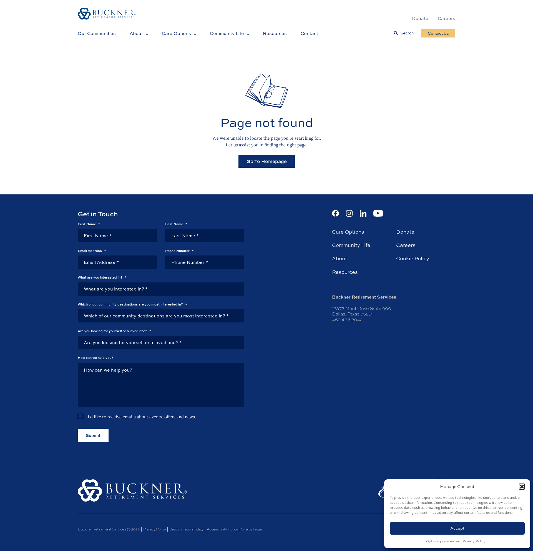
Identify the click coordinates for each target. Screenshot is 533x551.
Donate (420, 18)
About (136, 33)
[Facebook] (335, 213)
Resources (275, 33)
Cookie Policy (412, 259)
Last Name (176, 224)
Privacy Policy (474, 541)
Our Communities (97, 33)
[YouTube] (378, 213)
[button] (522, 486)
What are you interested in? (102, 277)
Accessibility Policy (222, 529)
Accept (457, 528)
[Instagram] (349, 213)
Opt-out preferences (443, 541)
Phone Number (179, 251)
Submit (93, 435)
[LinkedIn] (363, 213)
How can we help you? (95, 358)
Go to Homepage (267, 161)
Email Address (92, 251)
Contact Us (438, 33)
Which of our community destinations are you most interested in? (132, 304)
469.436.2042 (347, 319)
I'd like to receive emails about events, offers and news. (142, 416)
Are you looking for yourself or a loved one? (114, 331)
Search (407, 33)
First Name (89, 224)
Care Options (176, 33)
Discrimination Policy (186, 529)
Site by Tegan (252, 529)
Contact (309, 33)
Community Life (227, 33)
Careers (446, 18)
